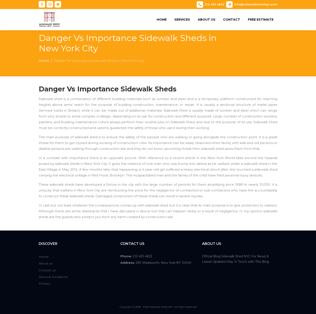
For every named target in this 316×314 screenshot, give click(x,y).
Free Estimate (260, 19)
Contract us (47, 270)
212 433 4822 (214, 4)
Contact (231, 19)
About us (206, 19)
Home (162, 19)
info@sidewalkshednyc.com (255, 4)
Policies (44, 283)
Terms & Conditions (53, 277)
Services (182, 19)
